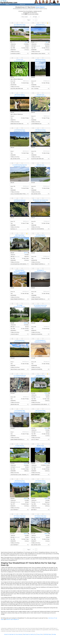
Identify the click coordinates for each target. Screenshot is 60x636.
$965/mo (26, 498)
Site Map (54, 634)
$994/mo (26, 533)
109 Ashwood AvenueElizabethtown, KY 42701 (40, 60)
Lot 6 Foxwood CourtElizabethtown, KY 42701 (19, 341)
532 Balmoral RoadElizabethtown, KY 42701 (40, 376)
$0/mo (26, 42)
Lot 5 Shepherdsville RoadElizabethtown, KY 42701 (20, 376)
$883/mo (47, 428)
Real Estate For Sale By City (29, 634)
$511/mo (26, 252)
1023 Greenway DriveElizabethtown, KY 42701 (19, 481)
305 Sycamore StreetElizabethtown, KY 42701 (40, 411)
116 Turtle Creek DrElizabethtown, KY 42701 (19, 271)
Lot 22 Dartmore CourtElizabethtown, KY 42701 (19, 130)
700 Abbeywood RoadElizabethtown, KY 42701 (40, 130)
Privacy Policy (40, 634)
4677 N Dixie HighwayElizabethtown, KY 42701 (19, 95)
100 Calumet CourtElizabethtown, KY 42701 (40, 25)
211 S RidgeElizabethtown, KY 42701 (19, 306)
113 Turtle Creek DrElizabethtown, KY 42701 (40, 236)
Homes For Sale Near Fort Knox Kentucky (13, 634)
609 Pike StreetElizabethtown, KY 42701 (40, 446)
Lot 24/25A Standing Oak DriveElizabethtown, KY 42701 (19, 165)
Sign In (52, 4)
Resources (22, 4)
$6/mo (47, 42)
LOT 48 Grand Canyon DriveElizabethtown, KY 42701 (40, 306)
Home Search (40, 7)
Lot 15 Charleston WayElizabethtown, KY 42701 (19, 411)
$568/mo (26, 323)
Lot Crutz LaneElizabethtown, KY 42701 (19, 60)
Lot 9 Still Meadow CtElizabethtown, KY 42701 (40, 341)
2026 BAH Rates (47, 634)
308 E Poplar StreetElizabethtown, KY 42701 (19, 236)
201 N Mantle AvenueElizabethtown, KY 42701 (40, 481)
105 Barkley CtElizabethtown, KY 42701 (40, 271)
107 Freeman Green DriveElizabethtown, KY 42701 (19, 516)
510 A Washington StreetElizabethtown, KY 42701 (19, 25)
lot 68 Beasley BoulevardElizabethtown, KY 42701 (19, 201)
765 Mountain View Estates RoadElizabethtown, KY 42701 (40, 201)
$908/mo (26, 463)
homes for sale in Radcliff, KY (12, 619)
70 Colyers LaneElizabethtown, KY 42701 (40, 95)
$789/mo (47, 393)
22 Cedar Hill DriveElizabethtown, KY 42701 (19, 446)
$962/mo (47, 463)
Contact (38, 4)
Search (7, 4)
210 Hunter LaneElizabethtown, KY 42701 (40, 165)
